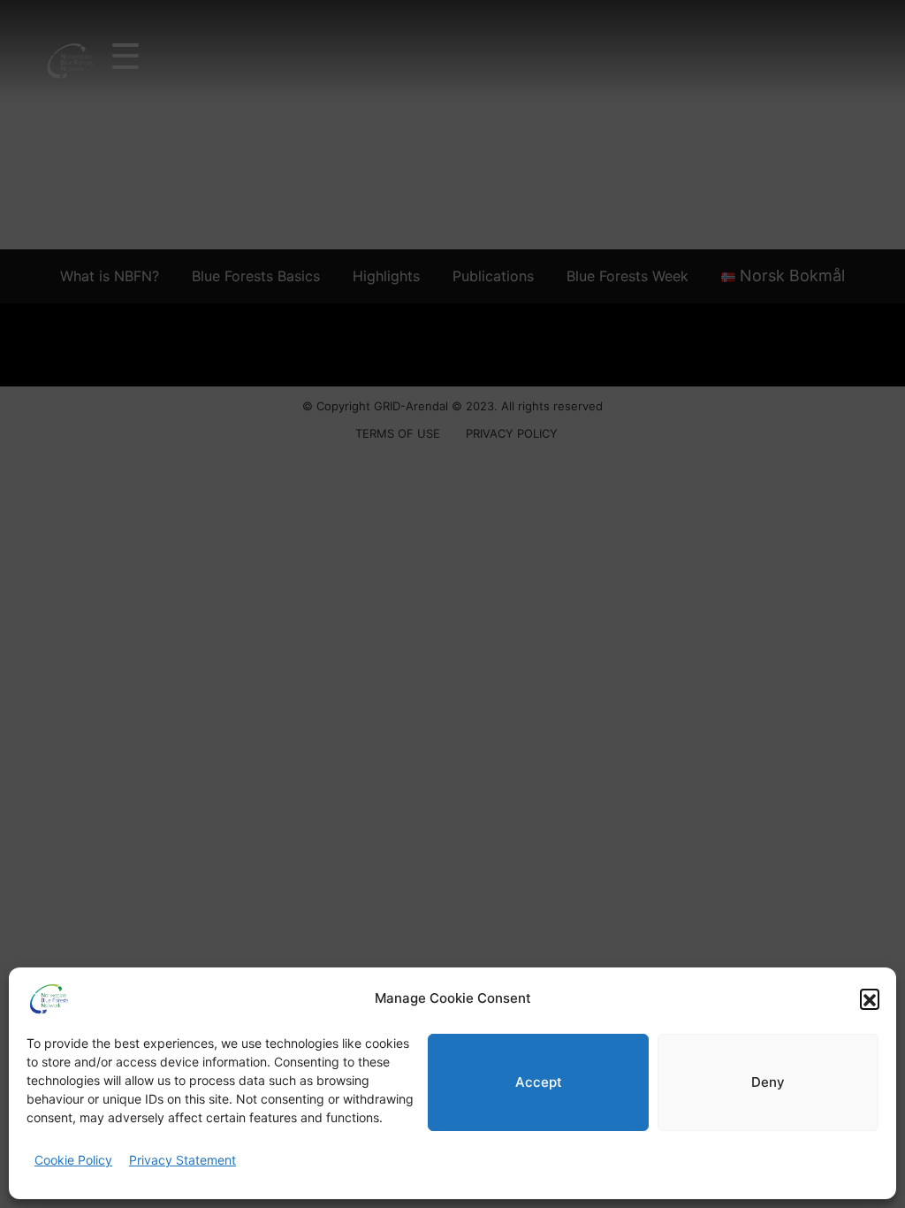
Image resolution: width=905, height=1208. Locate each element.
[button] (869, 998)
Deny (768, 1082)
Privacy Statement (182, 1159)
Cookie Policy (73, 1159)
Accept (538, 1082)
